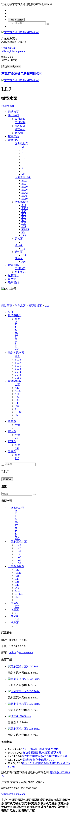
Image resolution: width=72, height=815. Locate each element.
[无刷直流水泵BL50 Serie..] (24, 666)
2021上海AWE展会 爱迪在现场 (40, 749)
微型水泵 (13, 140)
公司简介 (20, 118)
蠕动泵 (19, 251)
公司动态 (20, 268)
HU (23, 242)
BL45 (24, 195)
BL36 (24, 189)
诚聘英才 (13, 275)
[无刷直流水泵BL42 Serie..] (24, 678)
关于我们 (13, 115)
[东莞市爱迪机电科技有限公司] (36, 32)
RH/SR (25, 229)
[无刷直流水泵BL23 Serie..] (24, 728)
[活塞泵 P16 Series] (19, 716)
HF (23, 158)
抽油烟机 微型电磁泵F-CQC (38, 759)
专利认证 (20, 125)
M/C (23, 174)
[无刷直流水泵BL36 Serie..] (24, 691)
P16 (23, 261)
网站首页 (13, 111)
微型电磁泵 (21, 143)
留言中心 (20, 129)
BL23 (24, 180)
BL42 (24, 192)
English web (8, 105)
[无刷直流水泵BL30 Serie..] (24, 703)
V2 (23, 248)
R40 (23, 220)
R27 (23, 214)
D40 (23, 223)
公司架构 (20, 122)
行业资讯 (20, 271)
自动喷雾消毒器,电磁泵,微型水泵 (41, 752)
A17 (23, 205)
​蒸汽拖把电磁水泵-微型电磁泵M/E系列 (44, 756)
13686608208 (8, 48)
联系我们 (20, 132)
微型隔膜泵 (21, 201)
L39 (23, 255)
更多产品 (7, 479)
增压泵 (19, 245)
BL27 (24, 183)
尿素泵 (19, 238)
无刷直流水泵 (23, 177)
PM (23, 232)
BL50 (24, 198)
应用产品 (13, 136)
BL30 (24, 186)
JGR (23, 226)
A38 (23, 211)
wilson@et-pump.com (13, 51)
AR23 (24, 208)
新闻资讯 (13, 264)
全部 (10, 311)
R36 (23, 217)
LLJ (23, 235)
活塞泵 (19, 258)
